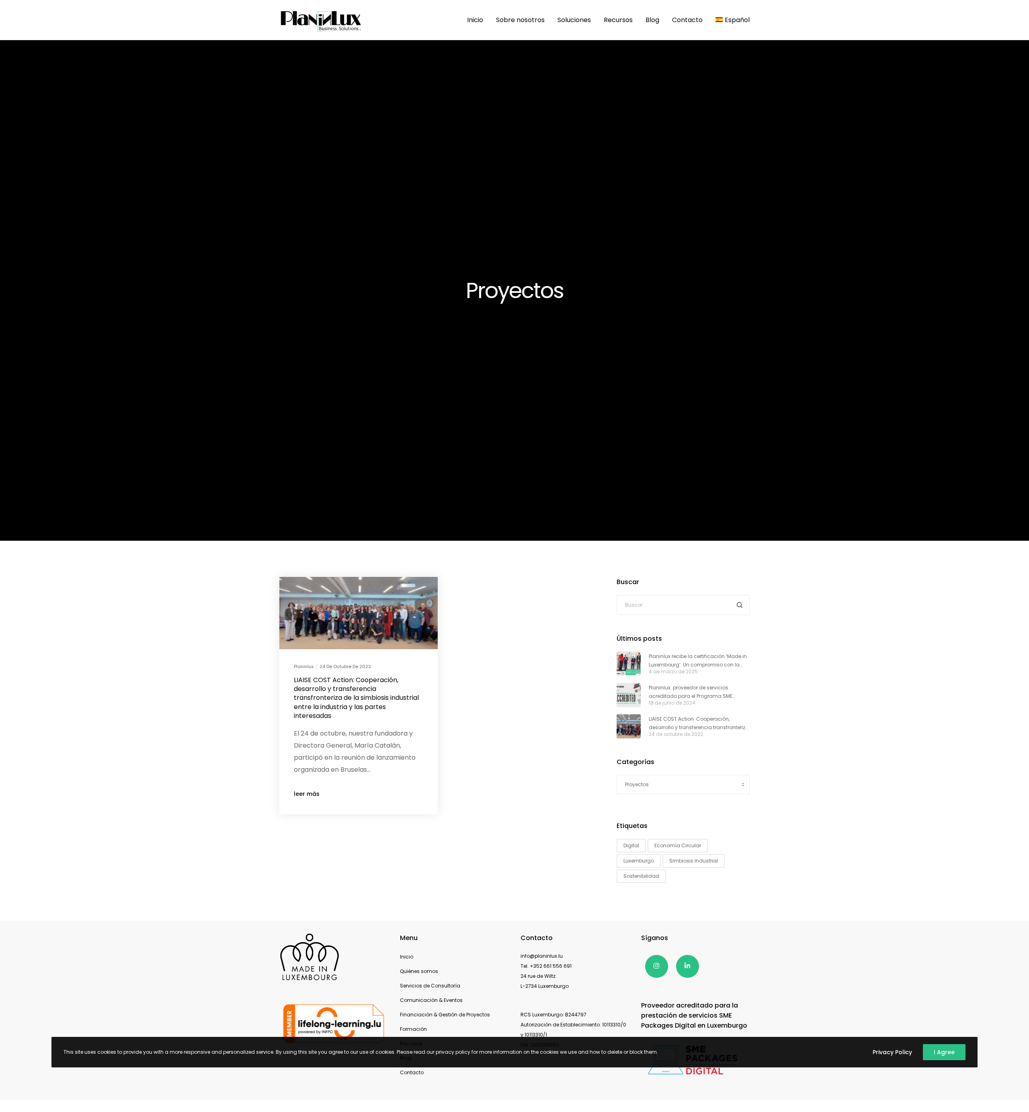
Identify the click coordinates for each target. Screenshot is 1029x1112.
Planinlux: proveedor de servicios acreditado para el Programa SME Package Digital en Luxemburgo (690, 692)
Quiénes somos (419, 971)
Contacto (412, 1072)
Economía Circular (677, 845)
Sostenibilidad (641, 876)
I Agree (944, 1052)
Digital (631, 845)
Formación (413, 1029)
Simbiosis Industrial (693, 860)
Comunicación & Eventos (431, 1000)
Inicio (406, 956)
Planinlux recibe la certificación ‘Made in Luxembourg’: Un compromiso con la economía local (698, 661)
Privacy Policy (892, 1052)
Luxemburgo (638, 860)
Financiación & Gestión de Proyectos (445, 1014)
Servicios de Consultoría (430, 985)
